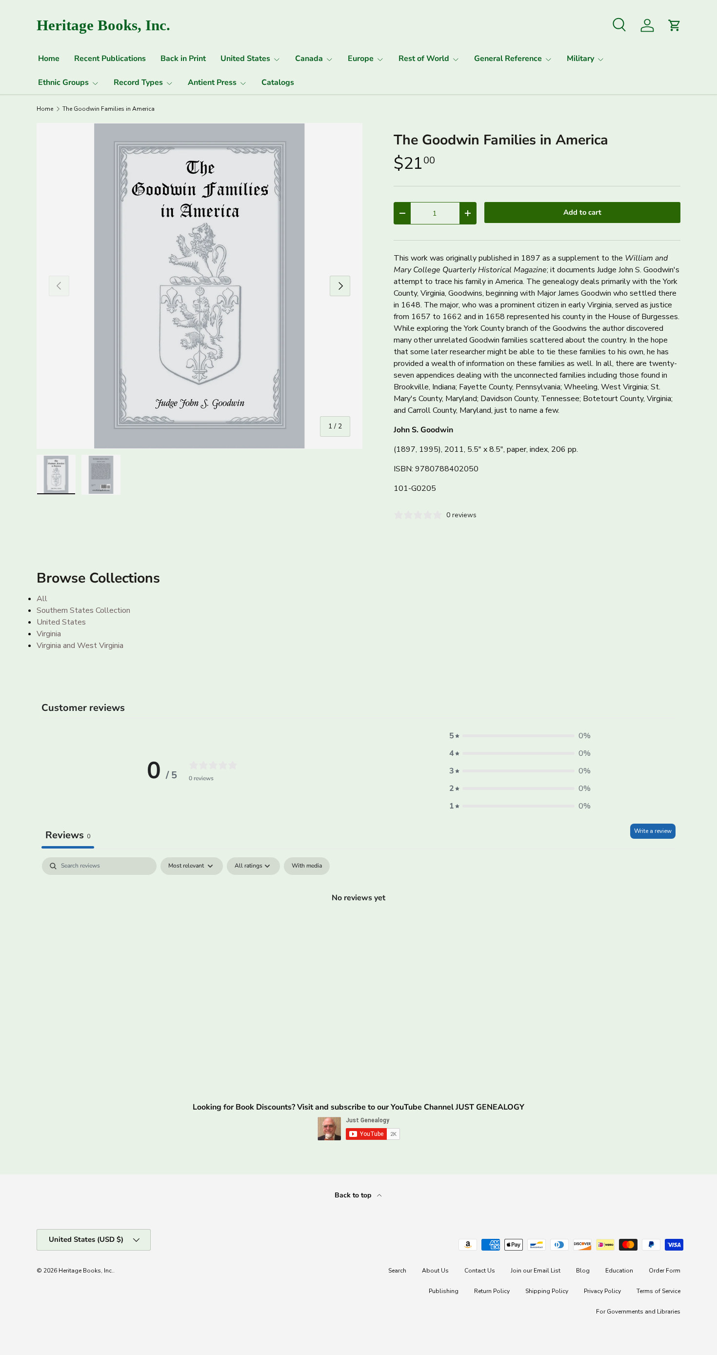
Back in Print (183, 58)
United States (245, 58)
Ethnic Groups (63, 82)
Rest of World (423, 58)
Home (49, 58)
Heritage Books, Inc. (86, 1270)
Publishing (443, 1291)
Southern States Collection (83, 610)
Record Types (138, 82)
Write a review (653, 831)
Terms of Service (658, 1291)
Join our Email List (535, 1270)
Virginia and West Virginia (80, 645)
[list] (199, 285)
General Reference (508, 58)
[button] (520, 736)
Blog (583, 1270)
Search (397, 1270)
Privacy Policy (602, 1291)
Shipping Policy (546, 1291)
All (42, 598)
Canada (309, 58)
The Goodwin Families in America (108, 109)
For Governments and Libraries (638, 1311)
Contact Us (479, 1270)
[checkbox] (307, 866)
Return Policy (492, 1291)
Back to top (354, 1195)
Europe (361, 58)
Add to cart (582, 212)
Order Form (664, 1270)
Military (580, 58)
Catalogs (277, 82)
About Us (435, 1270)
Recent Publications (110, 58)
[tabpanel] (358, 930)
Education (619, 1270)
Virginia (49, 633)
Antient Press (212, 82)
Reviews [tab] (67, 835)
